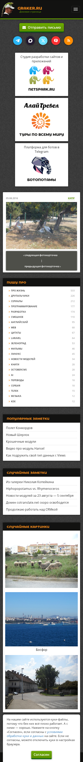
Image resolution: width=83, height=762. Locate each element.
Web (13, 327)
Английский (19, 322)
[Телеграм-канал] (17, 40)
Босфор (41, 650)
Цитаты (16, 332)
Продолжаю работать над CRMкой (32, 509)
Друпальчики (20, 295)
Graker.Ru (30, 8)
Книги (15, 364)
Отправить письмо (43, 27)
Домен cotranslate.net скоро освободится (37, 502)
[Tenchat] (55, 40)
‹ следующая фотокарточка (40, 255)
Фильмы (16, 348)
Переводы (17, 380)
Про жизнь (18, 290)
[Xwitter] (43, 40)
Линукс (16, 354)
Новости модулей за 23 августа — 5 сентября (40, 495)
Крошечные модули (21, 441)
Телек (14, 390)
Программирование (24, 306)
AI (12, 375)
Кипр (71, 198)
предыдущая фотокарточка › (43, 266)
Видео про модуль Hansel (25, 448)
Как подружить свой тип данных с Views (36, 455)
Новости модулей (23, 359)
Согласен (41, 754)
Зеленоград (18, 343)
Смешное (17, 317)
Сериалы (17, 301)
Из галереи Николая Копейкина (30, 482)
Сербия (15, 385)
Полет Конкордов (19, 428)
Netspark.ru (41, 89)
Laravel (16, 338)
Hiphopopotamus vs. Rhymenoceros (32, 489)
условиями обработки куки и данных (35, 734)
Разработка (18, 311)
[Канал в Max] (30, 40)
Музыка (16, 396)
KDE (13, 401)
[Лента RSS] (68, 40)
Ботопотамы (41, 180)
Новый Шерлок (17, 435)
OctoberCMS (19, 369)
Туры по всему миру (41, 135)
